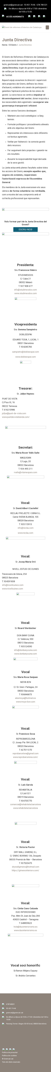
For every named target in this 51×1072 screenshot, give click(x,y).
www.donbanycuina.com (25, 653)
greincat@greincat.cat (13, 5)
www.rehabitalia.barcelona (25, 808)
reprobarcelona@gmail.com (25, 753)
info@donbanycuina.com (25, 650)
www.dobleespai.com (25, 357)
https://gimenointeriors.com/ (25, 870)
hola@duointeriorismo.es (25, 926)
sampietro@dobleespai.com (25, 352)
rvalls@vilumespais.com (25, 472)
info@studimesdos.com (25, 289)
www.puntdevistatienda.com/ (16, 417)
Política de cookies (9, 1056)
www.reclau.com (25, 533)
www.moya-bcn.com (25, 701)
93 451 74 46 (29, 5)
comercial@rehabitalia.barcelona (25, 804)
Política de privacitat (10, 1052)
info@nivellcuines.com (12, 585)
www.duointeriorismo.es (25, 930)
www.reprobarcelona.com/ (25, 757)
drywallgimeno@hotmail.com (25, 867)
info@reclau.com (25, 528)
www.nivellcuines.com (12, 588)
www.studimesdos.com (25, 293)
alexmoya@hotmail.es (25, 698)
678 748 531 (42, 5)
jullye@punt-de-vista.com (14, 413)
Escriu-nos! (25, 229)
